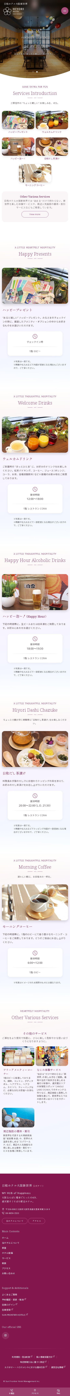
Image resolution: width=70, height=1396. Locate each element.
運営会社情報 (57, 1367)
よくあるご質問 (9, 1294)
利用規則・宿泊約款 (21, 1357)
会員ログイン (8, 1304)
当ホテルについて (14, 1220)
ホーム (5, 1237)
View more (35, 214)
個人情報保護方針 (44, 1357)
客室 (4, 1247)
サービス (6, 1258)
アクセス (36, 1220)
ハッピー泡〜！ (18, 158)
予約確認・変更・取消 (13, 1299)
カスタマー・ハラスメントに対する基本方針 (25, 1367)
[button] (33, 72)
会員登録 (6, 1309)
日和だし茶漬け (52, 158)
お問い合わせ (8, 1273)
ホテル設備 (7, 1252)
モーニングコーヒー (35, 185)
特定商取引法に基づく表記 (32, 1362)
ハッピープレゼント (18, 131)
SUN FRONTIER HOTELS (14, 1314)
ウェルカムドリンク (52, 131)
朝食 (4, 1263)
